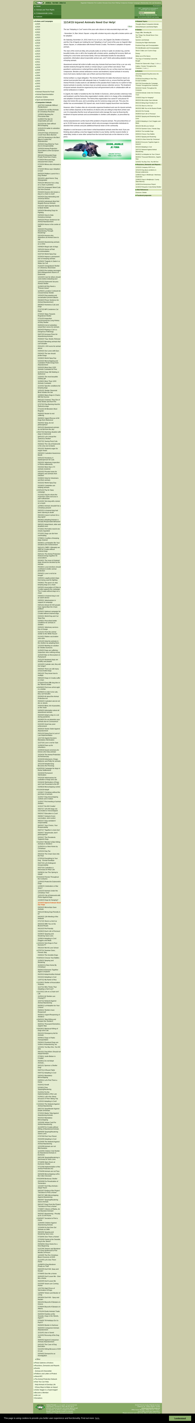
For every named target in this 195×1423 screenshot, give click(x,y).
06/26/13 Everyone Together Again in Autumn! (48, 971)
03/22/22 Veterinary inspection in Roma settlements (49, 463)
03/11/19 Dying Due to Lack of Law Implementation (48, 734)
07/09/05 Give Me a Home (47, 1274)
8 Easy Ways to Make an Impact (46, 1387)
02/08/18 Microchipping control (49, 787)
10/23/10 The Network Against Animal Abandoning (48, 1105)
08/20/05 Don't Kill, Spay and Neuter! (48, 1270)
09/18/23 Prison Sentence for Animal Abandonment (48, 301)
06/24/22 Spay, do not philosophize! (45, 424)
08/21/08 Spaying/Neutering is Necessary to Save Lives (49, 1158)
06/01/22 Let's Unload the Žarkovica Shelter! (47, 437)
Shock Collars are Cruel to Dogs (146, 50)
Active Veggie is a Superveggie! (46, 1390)
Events (37, 1368)
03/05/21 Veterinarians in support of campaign (47, 601)
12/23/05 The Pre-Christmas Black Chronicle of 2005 (48, 1256)
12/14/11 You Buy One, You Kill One (147, 162)
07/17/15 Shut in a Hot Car (47, 921)
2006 (38, 75)
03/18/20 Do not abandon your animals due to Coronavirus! (49, 720)
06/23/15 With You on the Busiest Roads (47, 925)
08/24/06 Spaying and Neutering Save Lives (46, 1233)
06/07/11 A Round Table (46, 1070)
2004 (38, 81)
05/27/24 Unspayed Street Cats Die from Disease (49, 188)
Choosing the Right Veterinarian (146, 42)
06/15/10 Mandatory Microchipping (45, 1119)
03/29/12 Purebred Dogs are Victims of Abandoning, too (48, 1043)
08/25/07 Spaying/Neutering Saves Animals (48, 1201)
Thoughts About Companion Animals (147, 24)
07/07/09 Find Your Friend (47, 1136)
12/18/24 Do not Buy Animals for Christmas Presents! (48, 111)
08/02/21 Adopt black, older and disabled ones (49, 525)
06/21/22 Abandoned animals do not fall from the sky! (48, 428)
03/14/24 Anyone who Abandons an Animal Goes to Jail (48, 237)
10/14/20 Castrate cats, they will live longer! (49, 665)
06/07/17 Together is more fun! (49, 830)
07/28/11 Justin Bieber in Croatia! (47, 1057)
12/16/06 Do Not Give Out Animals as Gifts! (47, 1228)
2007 (38, 73)
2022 (38, 32)
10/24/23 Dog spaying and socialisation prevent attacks (48, 296)
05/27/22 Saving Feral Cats (47, 441)
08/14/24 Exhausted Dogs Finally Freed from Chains (47, 156)
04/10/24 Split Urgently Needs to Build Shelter (48, 207)
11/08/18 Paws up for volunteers (45, 746)
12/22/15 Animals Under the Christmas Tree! (48, 892)
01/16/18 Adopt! (43, 790)
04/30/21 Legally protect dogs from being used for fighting (48, 579)
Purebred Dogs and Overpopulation (147, 45)
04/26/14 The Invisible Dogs (48, 955)
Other (38, 1359)
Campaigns (136, 3)
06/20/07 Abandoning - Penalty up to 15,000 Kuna (49, 1214)
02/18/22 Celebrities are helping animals (46, 486)
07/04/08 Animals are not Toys (48, 1171)
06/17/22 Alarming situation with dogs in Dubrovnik (49, 433)
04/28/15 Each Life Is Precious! (49, 931)
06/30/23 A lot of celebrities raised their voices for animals (48, 326)
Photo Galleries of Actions (44, 1363)
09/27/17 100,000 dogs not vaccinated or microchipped (48, 810)
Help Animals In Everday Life (45, 1384)
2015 (38, 51)
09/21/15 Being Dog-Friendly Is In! (49, 913)
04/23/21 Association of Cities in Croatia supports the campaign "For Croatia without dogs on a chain (49, 590)
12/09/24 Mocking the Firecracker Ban (45, 115)
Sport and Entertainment (45, 100)
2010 (38, 65)
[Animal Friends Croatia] (50, 3)
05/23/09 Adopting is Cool (47, 1139)
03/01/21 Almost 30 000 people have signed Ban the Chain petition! (49, 607)
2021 (38, 35)
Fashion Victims (42, 97)
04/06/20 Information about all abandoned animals (48, 711)
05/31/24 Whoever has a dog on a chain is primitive (48, 184)
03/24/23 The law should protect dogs (47, 354)
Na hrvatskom (157, 5)
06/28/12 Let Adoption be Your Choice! (49, 1006)
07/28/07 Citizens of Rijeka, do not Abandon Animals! (49, 1210)
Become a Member (42, 1393)
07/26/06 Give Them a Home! (48, 1237)
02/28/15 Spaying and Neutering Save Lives (46, 935)
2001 (38, 89)
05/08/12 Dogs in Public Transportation (46, 1039)
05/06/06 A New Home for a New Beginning (47, 1245)
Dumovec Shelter (141, 192)
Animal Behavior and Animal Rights (147, 27)
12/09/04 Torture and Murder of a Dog (49, 1294)
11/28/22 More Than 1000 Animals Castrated (47, 382)
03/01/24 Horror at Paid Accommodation (46, 250)
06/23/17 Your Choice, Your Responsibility (48, 826)
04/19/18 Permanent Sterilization (45, 774)
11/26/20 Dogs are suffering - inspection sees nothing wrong (49, 651)
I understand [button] (180, 1418)
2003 (38, 83)
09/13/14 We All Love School (48, 948)
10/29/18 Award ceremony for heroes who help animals (48, 751)
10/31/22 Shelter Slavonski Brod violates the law (47, 391)
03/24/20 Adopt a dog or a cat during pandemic (48, 716)
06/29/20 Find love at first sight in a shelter (49, 688)
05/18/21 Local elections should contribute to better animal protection (49, 569)
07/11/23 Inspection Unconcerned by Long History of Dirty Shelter (48, 320)
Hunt (113, 3)
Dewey (138, 53)
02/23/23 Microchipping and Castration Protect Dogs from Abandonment (48, 363)
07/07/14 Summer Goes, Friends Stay (46, 951)
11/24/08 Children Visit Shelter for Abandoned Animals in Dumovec (49, 1153)
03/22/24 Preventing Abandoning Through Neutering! (45, 231)
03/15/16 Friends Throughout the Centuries (48, 878)
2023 (38, 29)
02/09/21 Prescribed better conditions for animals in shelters (47, 623)
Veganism (84, 3)
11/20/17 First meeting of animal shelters (49, 802)
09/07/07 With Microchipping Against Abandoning (48, 1196)
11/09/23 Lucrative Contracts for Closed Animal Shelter (49, 292)
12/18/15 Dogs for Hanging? (48, 900)
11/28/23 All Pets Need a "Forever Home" (46, 287)
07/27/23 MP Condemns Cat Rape (48, 310)
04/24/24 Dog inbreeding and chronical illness (48, 197)
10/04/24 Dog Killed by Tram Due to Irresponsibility (48, 145)
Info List (151, 3)
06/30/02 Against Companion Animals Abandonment (48, 1341)
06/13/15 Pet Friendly (45, 928)
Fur (95, 3)
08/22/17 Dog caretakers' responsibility (47, 822)
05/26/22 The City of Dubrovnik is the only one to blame (49, 445)
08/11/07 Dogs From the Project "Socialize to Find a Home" (49, 1205)
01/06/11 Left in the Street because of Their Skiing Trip (48, 1097)
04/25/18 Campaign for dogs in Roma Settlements (49, 769)
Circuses (105, 3)
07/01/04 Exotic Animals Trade (49, 1311)
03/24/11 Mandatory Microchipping (45, 1076)
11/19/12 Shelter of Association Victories (49, 983)
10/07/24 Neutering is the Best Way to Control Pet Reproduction (49, 139)
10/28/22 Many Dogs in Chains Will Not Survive (49, 396)
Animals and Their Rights (45, 10)
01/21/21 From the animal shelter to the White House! (47, 633)
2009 (38, 67)
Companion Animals (127, 3)
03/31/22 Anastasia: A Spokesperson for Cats (46, 459)
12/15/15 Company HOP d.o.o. (145, 167)
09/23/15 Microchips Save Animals (147, 100)
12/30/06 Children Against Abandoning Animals (47, 1224)
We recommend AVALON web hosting (148, 17)
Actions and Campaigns (44, 21)
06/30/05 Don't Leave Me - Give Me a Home (49, 1277)
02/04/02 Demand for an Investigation (46, 1354)
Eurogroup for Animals (66, 1413)
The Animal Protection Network (46, 1379)
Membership (144, 3)
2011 (38, 62)
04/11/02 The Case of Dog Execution (47, 1345)
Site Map (142, 15)
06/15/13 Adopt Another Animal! (49, 974)
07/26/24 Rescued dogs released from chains (46, 161)
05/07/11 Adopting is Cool (47, 1073)
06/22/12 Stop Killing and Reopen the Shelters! (47, 1020)
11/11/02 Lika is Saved (46, 1333)
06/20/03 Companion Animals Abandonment (48, 1329)
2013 (38, 56)
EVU (57, 1413)
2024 (38, 27)
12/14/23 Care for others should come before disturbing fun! (49, 278)
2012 (38, 59)
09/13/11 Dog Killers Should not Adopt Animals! (49, 1052)
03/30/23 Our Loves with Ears (48, 351)
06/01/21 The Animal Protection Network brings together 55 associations (49, 556)
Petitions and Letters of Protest (46, 1374)
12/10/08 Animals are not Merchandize (47, 1147)
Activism (39, 17)
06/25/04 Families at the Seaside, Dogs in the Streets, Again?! (48, 1316)
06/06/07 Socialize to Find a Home (48, 1219)
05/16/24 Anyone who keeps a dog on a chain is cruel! (49, 193)
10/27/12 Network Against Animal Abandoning (47, 1002)
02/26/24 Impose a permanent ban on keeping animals (48, 257)
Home (38, 6)
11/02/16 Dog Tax (44, 851)
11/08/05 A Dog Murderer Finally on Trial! (47, 1265)
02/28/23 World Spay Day (47, 358)
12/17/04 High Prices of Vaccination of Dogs (46, 1289)
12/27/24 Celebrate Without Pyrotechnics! (48, 106)
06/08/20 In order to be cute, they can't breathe (48, 693)
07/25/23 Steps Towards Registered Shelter (46, 315)
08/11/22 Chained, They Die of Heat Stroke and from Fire (49, 401)
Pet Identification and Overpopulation (147, 48)
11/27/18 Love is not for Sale (48, 743)
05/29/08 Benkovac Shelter (47, 1179)
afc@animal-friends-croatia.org (150, 1408)
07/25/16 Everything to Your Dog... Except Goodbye (48, 859)
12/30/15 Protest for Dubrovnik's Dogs (49, 882)
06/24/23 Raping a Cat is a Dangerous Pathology (47, 330)
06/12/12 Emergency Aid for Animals (48, 1034)
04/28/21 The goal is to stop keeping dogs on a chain (48, 584)
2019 (38, 40)
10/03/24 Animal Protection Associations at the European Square (48, 150)
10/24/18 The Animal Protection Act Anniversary (49, 755)
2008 (38, 70)
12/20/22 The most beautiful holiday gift (48, 378)
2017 (38, 46)
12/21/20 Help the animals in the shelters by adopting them (48, 642)
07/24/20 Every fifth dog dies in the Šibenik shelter (49, 683)
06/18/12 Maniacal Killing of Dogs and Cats (48, 1029)
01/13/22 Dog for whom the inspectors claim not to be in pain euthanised (48, 496)
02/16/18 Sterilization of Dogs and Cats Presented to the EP (48, 783)
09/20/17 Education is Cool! (48, 813)
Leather (99, 3)
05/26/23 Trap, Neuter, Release (49, 339)
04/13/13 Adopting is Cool (47, 977)
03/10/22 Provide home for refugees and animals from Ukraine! (47, 473)
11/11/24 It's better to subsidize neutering (49, 129)
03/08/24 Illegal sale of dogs (48, 247)
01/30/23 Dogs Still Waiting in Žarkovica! (48, 373)
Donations (158, 3)
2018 (38, 43)
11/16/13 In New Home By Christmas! (47, 966)
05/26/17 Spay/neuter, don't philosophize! (47, 834)
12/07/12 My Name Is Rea (47, 980)
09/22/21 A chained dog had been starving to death (48, 511)
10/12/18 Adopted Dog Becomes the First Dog (46, 765)
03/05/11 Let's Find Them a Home (47, 1081)
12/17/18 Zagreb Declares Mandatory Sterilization (47, 739)
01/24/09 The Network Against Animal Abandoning (48, 1142)
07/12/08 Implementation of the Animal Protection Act (49, 1168)
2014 (38, 54)
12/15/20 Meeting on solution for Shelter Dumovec (48, 646)
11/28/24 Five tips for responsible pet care (45, 120)
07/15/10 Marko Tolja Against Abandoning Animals (48, 1114)
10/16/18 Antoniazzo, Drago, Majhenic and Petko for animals (49, 760)
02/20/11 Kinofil (43, 1085)
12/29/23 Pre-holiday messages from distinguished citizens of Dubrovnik (49, 272)
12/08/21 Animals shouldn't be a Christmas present (49, 507)
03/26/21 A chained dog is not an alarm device (48, 597)
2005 (38, 78)
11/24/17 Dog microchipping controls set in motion (48, 798)
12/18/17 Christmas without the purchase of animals (49, 793)
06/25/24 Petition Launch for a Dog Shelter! (48, 174)
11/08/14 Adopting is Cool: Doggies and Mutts (47, 939)
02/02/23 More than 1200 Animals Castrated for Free (47, 368)
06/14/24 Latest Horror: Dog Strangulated (48, 179)
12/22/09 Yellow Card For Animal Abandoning (47, 1123)
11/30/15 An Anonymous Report (146, 184)
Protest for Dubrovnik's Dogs (145, 63)
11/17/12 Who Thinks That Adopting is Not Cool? (47, 988)
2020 (38, 37)
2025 (38, 24)
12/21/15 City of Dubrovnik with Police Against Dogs (49, 896)
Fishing (118, 3)
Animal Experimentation (45, 94)
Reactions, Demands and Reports (47, 1366)
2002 (38, 86)
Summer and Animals (142, 40)
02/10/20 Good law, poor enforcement (46, 725)
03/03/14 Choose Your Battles (48, 958)
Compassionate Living (44, 13)
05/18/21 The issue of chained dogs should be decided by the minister (49, 562)
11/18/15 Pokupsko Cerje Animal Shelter (148, 187)
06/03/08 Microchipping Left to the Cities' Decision (49, 1175)
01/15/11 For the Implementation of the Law (47, 1093)
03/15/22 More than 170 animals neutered (46, 468)
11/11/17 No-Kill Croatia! (46, 806)
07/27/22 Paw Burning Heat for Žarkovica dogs (49, 405)
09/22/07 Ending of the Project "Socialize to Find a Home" (49, 1191)
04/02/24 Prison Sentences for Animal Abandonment (49, 221)
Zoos (109, 3)
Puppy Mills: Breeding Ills (143, 32)
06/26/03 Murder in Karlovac (48, 1325)
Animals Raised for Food (45, 92)
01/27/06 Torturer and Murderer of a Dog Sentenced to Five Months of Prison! (49, 1250)
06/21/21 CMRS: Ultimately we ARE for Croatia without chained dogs (49, 549)
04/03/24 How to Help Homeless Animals (45, 216)
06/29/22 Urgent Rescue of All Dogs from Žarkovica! (48, 419)
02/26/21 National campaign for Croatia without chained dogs (49, 612)
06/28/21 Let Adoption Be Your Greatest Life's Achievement (49, 544)
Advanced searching (151, 15)
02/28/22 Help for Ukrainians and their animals (48, 479)
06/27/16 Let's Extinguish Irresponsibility (47, 864)
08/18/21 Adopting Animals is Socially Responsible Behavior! (49, 521)
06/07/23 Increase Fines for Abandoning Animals (47, 335)
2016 (38, 48)
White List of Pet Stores (143, 56)
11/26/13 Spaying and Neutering (146, 136)
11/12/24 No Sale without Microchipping (47, 124)
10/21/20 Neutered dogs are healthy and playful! (48, 660)
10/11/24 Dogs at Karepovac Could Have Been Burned (48, 134)
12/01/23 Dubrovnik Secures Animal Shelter (48, 282)
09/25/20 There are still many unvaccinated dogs (48, 670)
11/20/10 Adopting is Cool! (47, 1101)
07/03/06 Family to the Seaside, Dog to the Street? (49, 1240)
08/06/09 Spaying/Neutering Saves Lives (48, 1133)
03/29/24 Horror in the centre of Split (49, 225)
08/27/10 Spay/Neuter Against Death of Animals (48, 1109)
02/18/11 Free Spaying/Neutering (44, 1088)
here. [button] (97, 1418)
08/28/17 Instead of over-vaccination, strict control (47, 817)
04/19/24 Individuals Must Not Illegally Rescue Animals (48, 202)
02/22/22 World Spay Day (47, 483)
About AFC (39, 1376)
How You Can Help (42, 1382)
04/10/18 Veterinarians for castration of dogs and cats (47, 778)
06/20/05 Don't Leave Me (47, 1281)
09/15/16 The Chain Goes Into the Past (48, 855)
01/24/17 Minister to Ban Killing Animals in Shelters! (49, 843)
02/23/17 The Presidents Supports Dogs (46, 838)
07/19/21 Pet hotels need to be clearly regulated (49, 530)
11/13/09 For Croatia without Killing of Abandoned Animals (48, 1128)
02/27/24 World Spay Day (47, 254)
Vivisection (90, 3)
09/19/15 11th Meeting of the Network (48, 917)
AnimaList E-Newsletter (43, 1371)
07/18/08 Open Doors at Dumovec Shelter (46, 1163)
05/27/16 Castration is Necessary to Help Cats (46, 869)
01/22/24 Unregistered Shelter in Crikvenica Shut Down (49, 267)
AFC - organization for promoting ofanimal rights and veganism (148, 9)
